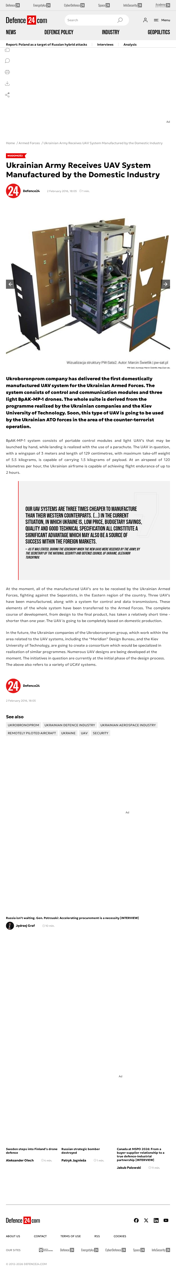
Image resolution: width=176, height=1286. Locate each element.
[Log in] (145, 20)
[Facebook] (136, 1220)
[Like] (7, 49)
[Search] (119, 20)
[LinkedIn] (156, 1220)
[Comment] (7, 60)
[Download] (7, 83)
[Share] (7, 95)
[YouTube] (166, 1220)
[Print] (7, 72)
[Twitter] (146, 1220)
